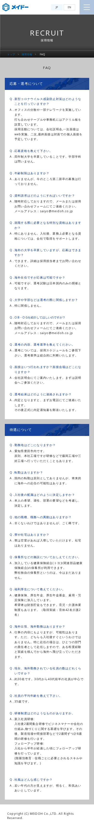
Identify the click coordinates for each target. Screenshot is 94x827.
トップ (11, 54)
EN (69, 7)
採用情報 (27, 54)
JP (57, 7)
